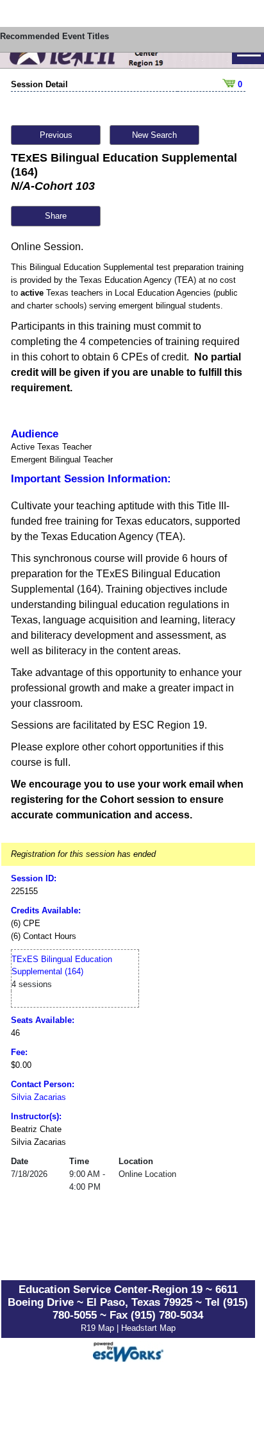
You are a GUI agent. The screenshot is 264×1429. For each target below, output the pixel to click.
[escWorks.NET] (128, 1350)
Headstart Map (148, 1328)
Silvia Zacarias (38, 1097)
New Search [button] (154, 135)
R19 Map (99, 1328)
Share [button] (56, 216)
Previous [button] (56, 135)
